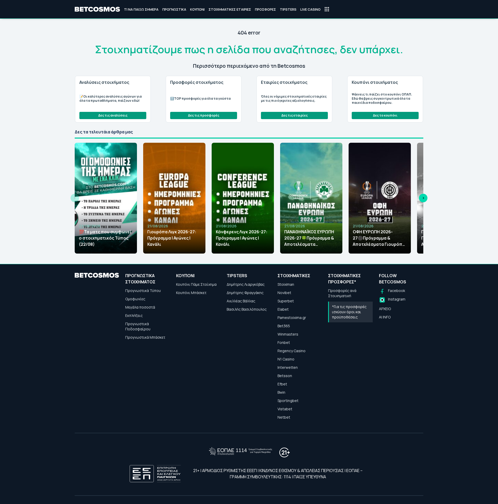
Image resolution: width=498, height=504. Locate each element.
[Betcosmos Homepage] (97, 9)
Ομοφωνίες (135, 298)
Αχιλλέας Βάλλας (241, 300)
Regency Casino (292, 350)
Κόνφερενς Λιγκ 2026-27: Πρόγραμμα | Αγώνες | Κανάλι (241, 238)
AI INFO (385, 317)
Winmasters (288, 334)
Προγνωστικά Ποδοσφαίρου (137, 326)
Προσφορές (265, 9)
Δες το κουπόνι (385, 115)
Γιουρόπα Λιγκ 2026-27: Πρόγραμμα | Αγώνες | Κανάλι (171, 238)
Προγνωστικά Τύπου (143, 290)
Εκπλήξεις (134, 315)
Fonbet (284, 342)
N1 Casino (286, 359)
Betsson (285, 375)
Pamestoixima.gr (292, 317)
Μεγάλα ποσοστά (140, 307)
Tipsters (288, 9)
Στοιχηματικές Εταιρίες (230, 9)
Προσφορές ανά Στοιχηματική (342, 293)
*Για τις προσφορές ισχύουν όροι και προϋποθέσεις (349, 311)
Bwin (281, 392)
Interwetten (288, 367)
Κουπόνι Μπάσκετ (191, 292)
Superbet (286, 300)
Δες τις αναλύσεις (112, 115)
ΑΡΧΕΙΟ (385, 308)
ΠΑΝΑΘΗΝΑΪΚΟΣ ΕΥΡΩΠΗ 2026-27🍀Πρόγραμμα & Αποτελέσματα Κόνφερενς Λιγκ (309, 238)
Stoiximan (286, 284)
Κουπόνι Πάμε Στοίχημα (196, 284)
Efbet (282, 384)
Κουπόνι (197, 9)
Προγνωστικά (174, 9)
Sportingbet (288, 400)
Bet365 (284, 325)
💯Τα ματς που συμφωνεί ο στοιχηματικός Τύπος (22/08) (105, 238)
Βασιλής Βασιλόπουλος (247, 309)
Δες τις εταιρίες (294, 115)
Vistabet (285, 408)
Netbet (284, 417)
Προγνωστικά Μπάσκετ (145, 337)
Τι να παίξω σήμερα (141, 9)
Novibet (284, 292)
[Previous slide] (75, 198)
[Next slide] (423, 198)
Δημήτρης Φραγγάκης (245, 292)
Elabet (283, 309)
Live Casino (310, 9)
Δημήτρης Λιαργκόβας (246, 284)
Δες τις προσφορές (203, 115)
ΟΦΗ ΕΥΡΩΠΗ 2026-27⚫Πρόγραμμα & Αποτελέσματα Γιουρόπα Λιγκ (379, 238)
